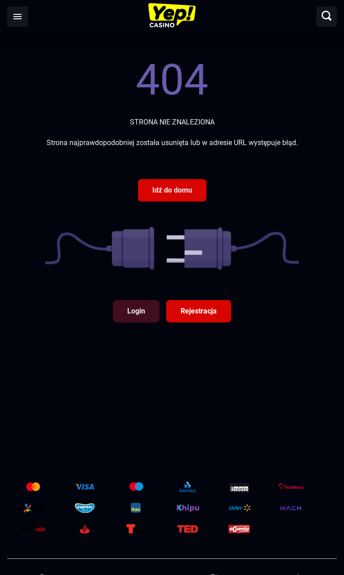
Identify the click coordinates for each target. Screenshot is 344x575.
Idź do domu (172, 190)
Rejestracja (199, 311)
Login (136, 311)
